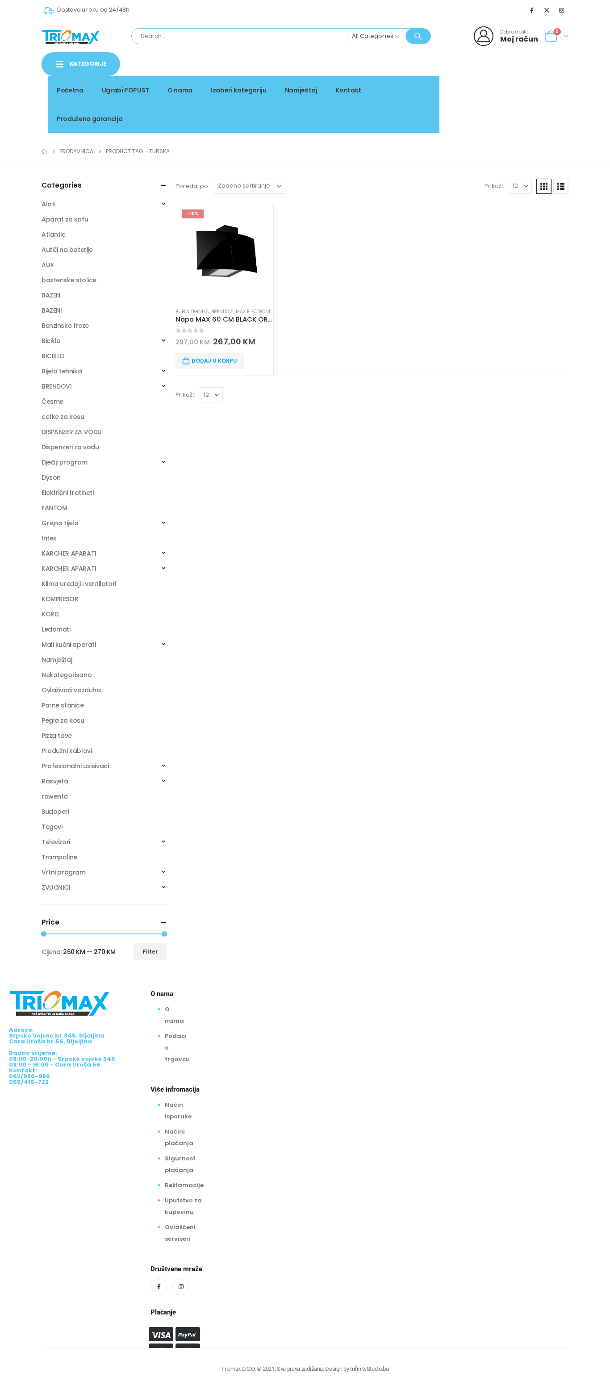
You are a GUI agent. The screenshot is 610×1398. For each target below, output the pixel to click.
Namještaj (301, 90)
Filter (150, 951)
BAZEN (51, 295)
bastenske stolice (69, 280)
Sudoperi (55, 811)
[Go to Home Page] (44, 151)
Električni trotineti (68, 492)
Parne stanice (63, 705)
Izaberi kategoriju (239, 90)
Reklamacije (184, 1185)
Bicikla (51, 340)
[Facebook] (532, 10)
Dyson (51, 477)
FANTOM (54, 507)
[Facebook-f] (158, 1286)
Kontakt (348, 90)
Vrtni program (64, 872)
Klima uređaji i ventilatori (79, 583)
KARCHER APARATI (69, 553)
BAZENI (52, 310)
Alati (48, 204)
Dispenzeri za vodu (70, 447)
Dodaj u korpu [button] (214, 360)
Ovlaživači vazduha (71, 690)
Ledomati (56, 629)
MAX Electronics (256, 311)
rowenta (55, 796)
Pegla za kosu (63, 720)
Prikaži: (494, 186)
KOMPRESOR (60, 598)
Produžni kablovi (67, 750)
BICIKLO (53, 356)
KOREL (51, 614)
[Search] (417, 36)
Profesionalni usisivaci (75, 766)
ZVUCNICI (56, 887)
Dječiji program (65, 462)
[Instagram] (562, 10)
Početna (70, 90)
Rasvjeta (55, 781)
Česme (52, 401)
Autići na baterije (67, 249)
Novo (553, 87)
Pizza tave (57, 735)
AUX (48, 264)
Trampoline (59, 857)
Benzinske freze (65, 325)
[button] (544, 186)
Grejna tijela (60, 523)
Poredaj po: (192, 186)
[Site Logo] (71, 36)
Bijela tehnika (192, 311)
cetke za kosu (63, 416)
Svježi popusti (507, 87)
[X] (547, 10)
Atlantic (54, 234)
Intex (49, 538)
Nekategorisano (67, 674)
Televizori (56, 841)
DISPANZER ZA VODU (72, 431)
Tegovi (52, 826)
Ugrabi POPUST (125, 90)
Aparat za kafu (65, 219)
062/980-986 (540, 96)
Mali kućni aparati (69, 644)
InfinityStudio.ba (369, 1368)
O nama (179, 90)
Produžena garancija (89, 118)
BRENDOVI (222, 311)
